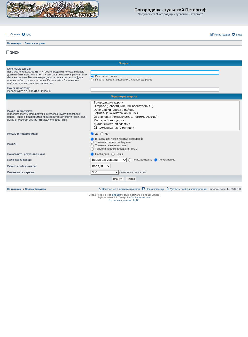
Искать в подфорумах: (22, 133)
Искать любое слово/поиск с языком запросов (123, 79)
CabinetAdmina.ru (141, 197)
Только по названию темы (110, 145)
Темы (119, 154)
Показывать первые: (21, 172)
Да (96, 133)
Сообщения (101, 154)
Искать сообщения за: (22, 166)
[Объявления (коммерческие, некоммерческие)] (165, 117)
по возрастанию (142, 159)
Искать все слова (105, 76)
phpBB (116, 194)
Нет (106, 133)
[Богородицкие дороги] (165, 103)
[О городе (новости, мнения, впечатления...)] (165, 106)
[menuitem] (26, 34)
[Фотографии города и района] (165, 110)
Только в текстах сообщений (112, 142)
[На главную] (52, 9)
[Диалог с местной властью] (165, 124)
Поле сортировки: (19, 159)
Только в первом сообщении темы (116, 148)
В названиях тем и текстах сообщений (118, 138)
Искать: (12, 143)
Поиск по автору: (19, 88)
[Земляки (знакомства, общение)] (165, 113)
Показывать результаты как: (26, 154)
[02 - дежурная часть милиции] (165, 128)
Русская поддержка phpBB (124, 200)
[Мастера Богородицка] (165, 121)
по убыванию (166, 159)
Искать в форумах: (20, 111)
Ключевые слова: (19, 68)
